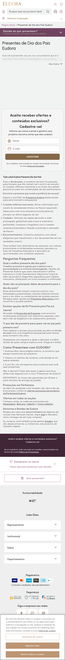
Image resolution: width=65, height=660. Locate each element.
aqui (43, 414)
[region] (32, 637)
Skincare (20, 404)
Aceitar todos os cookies (32, 654)
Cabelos (30, 404)
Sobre (10, 547)
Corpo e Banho (45, 404)
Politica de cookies (47, 630)
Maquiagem (9, 404)
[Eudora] (11, 4)
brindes (49, 421)
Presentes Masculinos (42, 299)
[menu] (4, 12)
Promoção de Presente (28, 313)
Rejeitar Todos (32, 645)
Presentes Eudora (35, 197)
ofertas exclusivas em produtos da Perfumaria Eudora (31, 392)
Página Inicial (8, 25)
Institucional (13, 536)
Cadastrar (32, 156)
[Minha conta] (55, 4)
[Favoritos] (61, 4)
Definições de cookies (32, 636)
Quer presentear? (35, 478)
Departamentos (15, 559)
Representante (15, 524)
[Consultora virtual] (55, 12)
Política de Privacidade (35, 166)
